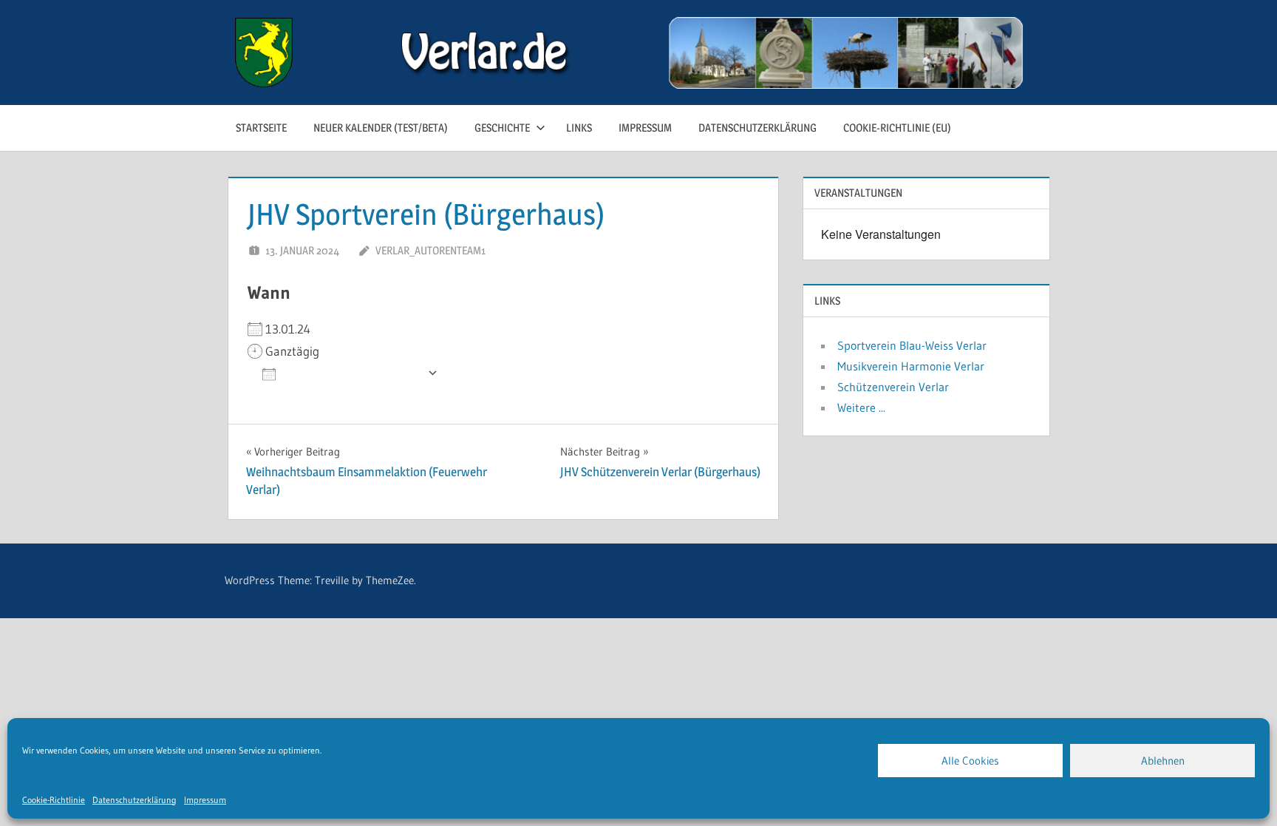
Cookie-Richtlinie (53, 799)
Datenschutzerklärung (134, 799)
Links (579, 128)
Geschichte (502, 128)
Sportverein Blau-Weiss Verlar (912, 345)
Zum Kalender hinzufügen (351, 373)
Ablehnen (1163, 761)
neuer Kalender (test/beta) (380, 128)
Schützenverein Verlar (893, 386)
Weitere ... (861, 407)
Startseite (261, 128)
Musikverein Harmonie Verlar (910, 366)
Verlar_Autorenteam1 (430, 250)
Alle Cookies (970, 761)
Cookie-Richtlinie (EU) (897, 128)
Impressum (205, 799)
